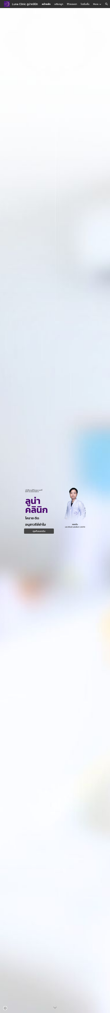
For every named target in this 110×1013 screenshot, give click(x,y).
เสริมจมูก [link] (58, 4)
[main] (39, 490)
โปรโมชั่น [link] (85, 4)
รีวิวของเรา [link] (72, 4)
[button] (106, 4)
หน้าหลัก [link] (46, 4)
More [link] (95, 4)
